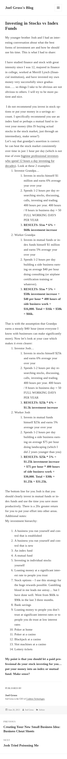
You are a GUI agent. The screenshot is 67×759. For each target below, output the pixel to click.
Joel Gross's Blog (19, 7)
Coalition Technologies (35, 699)
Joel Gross (29, 710)
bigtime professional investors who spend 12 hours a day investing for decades (31, 161)
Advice (42, 710)
